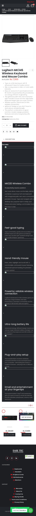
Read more (10, 434)
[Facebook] (7, 458)
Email (17, 131)
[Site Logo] (9, 5)
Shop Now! (30, 2)
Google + (13, 131)
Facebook (3, 131)
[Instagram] (12, 458)
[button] (4, 38)
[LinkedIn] (16, 458)
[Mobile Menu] (3, 6)
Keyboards (12, 119)
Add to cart (22, 125)
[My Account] (28, 5)
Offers (17, 119)
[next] (32, 70)
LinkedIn (10, 131)
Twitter (6, 131)
